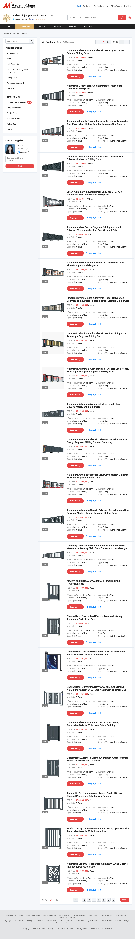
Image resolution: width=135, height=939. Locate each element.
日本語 (103, 920)
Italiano (61, 920)
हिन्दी (110, 920)
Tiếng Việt (59, 923)
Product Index (121, 915)
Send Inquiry (75, 76)
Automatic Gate (13, 53)
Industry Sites (92, 915)
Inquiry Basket (95, 76)
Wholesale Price (79, 915)
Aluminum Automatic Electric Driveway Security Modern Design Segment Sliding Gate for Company (97, 441)
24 (51, 900)
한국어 (96, 920)
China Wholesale (65, 915)
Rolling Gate (12, 77)
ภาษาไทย (118, 920)
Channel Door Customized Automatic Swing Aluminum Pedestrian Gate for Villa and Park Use (96, 653)
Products (26, 26)
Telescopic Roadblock (15, 83)
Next (124, 899)
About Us (41, 26)
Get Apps (116, 6)
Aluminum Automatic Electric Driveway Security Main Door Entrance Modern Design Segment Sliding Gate (98, 511)
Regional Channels (106, 915)
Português (31, 920)
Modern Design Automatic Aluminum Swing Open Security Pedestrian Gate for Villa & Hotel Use (98, 830)
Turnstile (10, 88)
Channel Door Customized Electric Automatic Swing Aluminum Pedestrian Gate (94, 618)
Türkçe (126, 920)
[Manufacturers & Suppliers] (20, 5)
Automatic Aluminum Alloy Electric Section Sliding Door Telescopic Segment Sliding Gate (96, 335)
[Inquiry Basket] (107, 6)
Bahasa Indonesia (72, 923)
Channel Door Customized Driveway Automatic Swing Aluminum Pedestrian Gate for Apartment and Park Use (96, 688)
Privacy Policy (107, 928)
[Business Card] (33, 140)
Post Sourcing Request (129, 17)
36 (57, 900)
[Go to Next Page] (126, 42)
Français (40, 920)
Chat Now (23, 152)
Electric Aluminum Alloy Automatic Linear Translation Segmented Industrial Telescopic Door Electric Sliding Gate (98, 299)
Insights (73, 917)
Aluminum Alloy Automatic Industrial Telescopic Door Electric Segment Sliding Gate (95, 264)
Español (22, 920)
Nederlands (80, 920)
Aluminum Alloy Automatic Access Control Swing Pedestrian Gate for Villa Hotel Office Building (93, 724)
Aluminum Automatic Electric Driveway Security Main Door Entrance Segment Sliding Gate (98, 476)
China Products (24, 915)
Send (20, 166)
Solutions (57, 26)
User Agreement (82, 928)
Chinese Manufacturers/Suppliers (44, 915)
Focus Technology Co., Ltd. (50, 928)
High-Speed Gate (13, 64)
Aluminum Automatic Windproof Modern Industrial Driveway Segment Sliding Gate (94, 405)
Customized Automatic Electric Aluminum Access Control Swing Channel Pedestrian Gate (97, 759)
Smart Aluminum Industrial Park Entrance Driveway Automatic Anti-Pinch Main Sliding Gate (94, 193)
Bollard (10, 58)
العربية (89, 920)
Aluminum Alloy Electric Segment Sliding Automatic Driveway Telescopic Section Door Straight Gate (94, 228)
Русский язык (51, 920)
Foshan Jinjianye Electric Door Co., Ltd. (33, 15)
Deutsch (70, 920)
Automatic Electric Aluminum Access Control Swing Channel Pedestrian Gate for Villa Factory (94, 794)
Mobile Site (63, 917)
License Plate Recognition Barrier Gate (17, 70)
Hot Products (11, 915)
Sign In (79, 6)
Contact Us (88, 26)
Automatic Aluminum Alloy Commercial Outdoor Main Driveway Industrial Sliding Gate (95, 158)
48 (62, 900)
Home (9, 26)
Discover (72, 26)
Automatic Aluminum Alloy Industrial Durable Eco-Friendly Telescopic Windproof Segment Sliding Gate (98, 370)
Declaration (95, 928)
